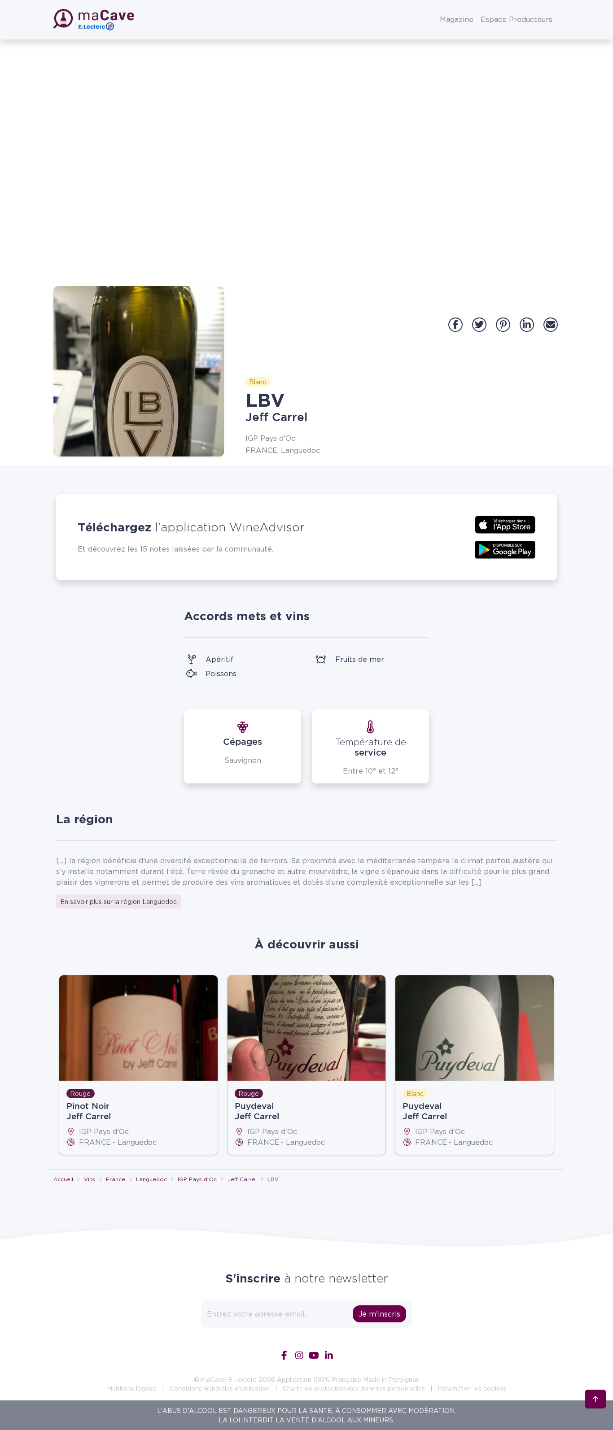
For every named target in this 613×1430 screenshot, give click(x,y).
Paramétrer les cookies (472, 1388)
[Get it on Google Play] (505, 549)
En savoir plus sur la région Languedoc (118, 901)
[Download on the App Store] (505, 524)
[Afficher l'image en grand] (138, 371)
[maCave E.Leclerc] (94, 19)
